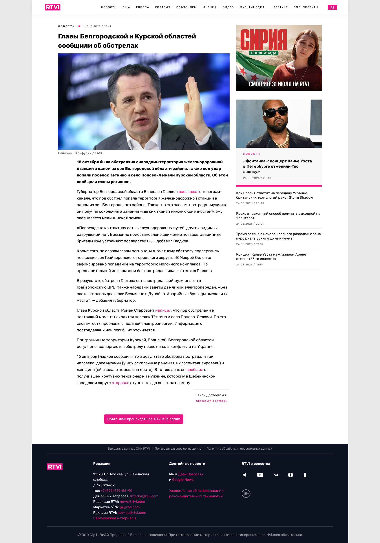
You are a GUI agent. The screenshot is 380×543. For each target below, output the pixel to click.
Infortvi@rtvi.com (144, 496)
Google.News (183, 480)
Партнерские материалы (114, 518)
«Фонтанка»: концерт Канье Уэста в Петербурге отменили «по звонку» (277, 166)
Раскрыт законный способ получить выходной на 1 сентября (278, 215)
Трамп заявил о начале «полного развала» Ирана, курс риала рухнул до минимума (279, 236)
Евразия (162, 7)
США (126, 7)
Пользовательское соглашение (178, 448)
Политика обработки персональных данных (239, 448)
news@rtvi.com (132, 501)
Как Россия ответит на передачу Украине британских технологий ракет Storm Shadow (274, 195)
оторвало (120, 382)
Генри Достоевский (211, 395)
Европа (142, 7)
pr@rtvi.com (130, 507)
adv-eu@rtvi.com (132, 512)
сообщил (194, 369)
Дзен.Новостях (190, 474)
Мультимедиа (252, 7)
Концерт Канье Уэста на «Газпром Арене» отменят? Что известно (272, 256)
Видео (228, 7)
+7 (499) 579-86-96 (116, 491)
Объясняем (186, 7)
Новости (109, 7)
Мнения (210, 7)
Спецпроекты (306, 7)
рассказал (188, 191)
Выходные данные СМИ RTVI (129, 448)
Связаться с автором (211, 400)
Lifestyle (279, 7)
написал (163, 310)
